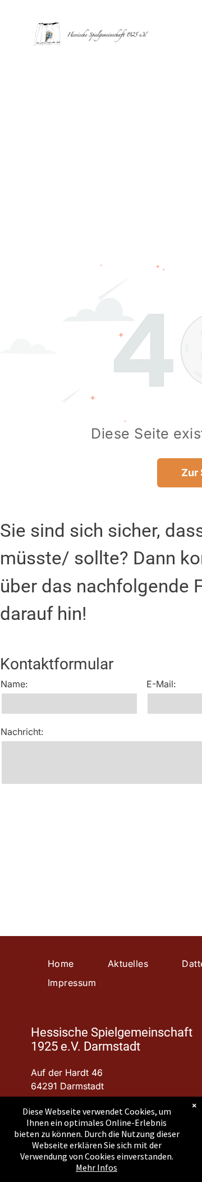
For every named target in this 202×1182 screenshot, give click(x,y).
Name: (14, 684)
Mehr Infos (96, 1167)
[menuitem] (61, 963)
